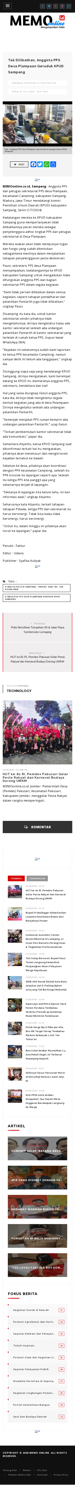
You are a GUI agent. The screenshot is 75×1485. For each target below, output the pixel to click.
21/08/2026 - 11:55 (35, 1023)
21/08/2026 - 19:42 (35, 954)
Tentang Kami (10, 1470)
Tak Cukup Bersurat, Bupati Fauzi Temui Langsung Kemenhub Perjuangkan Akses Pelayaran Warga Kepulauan (46, 964)
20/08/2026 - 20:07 (35, 1068)
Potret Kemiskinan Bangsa (31, 1404)
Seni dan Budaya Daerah (30, 1416)
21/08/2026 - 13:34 (35, 977)
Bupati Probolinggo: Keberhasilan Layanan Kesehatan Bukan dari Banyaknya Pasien (46, 917)
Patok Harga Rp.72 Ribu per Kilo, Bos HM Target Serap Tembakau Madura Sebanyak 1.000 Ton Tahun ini (45, 1033)
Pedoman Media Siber (19, 1475)
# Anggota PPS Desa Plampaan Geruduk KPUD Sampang (32, 597)
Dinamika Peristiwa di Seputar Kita (34, 83)
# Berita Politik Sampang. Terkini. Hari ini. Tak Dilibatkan (34, 588)
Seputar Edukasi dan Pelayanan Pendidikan (34, 1333)
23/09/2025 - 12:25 (38, 1204)
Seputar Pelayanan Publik (31, 1369)
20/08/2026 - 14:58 (35, 1090)
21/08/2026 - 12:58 (35, 999)
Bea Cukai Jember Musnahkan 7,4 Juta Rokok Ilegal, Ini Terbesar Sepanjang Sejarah (46, 1054)
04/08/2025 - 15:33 (38, 1262)
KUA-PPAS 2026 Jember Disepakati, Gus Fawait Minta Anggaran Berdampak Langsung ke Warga (45, 1101)
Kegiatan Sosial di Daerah (31, 1310)
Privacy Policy (61, 1475)
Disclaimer (42, 1475)
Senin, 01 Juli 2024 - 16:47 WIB (30, 91)
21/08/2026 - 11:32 (35, 1046)
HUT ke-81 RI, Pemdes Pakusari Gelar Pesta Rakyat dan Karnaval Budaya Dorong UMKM (35, 777)
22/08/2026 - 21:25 (12, 770)
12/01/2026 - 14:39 (38, 1146)
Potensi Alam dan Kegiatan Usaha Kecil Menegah (34, 1357)
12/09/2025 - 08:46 (38, 1233)
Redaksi (27, 1470)
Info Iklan (42, 1470)
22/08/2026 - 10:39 (35, 930)
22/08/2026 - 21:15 (35, 908)
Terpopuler (37, 878)
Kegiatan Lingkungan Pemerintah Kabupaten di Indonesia (34, 1393)
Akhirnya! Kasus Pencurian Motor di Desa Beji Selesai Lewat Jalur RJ (45, 1077)
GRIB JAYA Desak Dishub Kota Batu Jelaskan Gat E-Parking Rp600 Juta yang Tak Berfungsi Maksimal (46, 985)
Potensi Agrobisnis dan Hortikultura (34, 1322)
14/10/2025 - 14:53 (38, 1175)
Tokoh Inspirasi (24, 1345)
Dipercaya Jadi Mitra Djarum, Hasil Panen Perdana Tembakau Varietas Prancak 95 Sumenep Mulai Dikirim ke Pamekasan (46, 1010)
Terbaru (16, 878)
